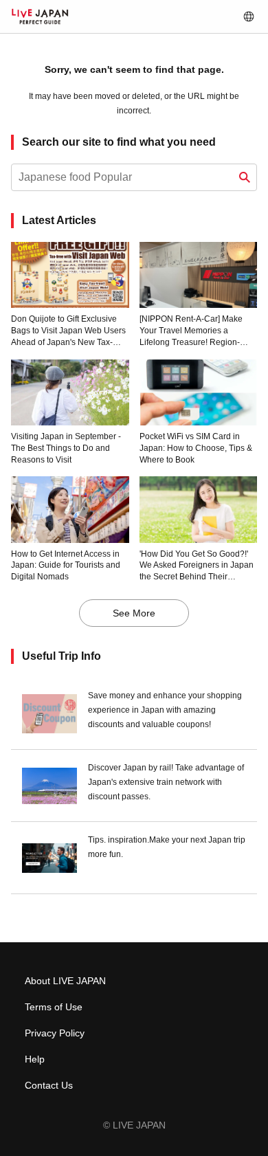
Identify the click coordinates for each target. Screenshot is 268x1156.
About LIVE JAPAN (65, 980)
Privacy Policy (55, 1032)
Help (35, 1059)
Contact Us (49, 1085)
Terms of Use (53, 1006)
